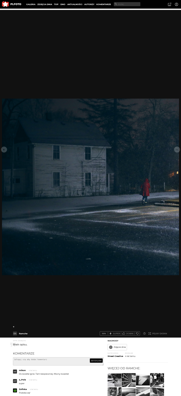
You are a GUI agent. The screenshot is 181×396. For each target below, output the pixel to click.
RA (15, 333)
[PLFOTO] (11, 4)
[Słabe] (137, 333)
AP (15, 381)
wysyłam (96, 360)
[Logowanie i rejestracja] (176, 4)
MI (15, 371)
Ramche (23, 333)
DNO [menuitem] (62, 4)
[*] (129, 380)
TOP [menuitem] (56, 4)
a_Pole (22, 379)
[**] (115, 380)
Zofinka (23, 389)
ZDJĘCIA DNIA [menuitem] (44, 4)
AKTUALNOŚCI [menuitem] (74, 4)
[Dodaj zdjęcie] (169, 4)
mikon (22, 370)
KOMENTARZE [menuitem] (103, 4)
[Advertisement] (90, 28)
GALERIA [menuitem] (30, 4)
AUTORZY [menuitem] (89, 4)
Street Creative (115, 356)
